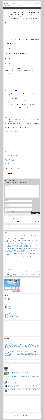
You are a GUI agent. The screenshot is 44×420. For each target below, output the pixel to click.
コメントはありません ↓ (18, 16)
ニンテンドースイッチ (9, 307)
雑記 (5, 318)
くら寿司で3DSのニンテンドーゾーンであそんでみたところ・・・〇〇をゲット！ (21, 367)
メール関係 (7, 312)
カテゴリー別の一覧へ (9, 159)
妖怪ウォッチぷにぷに (8, 314)
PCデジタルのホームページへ (10, 160)
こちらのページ (22, 70)
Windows (6, 299)
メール (7, 204)
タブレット (7, 310)
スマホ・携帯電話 (8, 308)
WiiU (7, 305)
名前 (6, 200)
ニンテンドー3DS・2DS (10, 306)
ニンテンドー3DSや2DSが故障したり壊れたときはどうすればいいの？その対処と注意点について (22, 266)
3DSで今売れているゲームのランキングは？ (13, 155)
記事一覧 (6, 317)
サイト (7, 209)
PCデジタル (9, 3)
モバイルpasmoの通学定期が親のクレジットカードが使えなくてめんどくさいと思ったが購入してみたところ (22, 345)
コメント (7, 185)
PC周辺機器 (7, 298)
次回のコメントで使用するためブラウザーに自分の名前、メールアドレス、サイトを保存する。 (20, 211)
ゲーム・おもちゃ (8, 304)
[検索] (35, 3)
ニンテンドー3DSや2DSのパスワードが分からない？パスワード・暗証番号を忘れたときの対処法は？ (23, 248)
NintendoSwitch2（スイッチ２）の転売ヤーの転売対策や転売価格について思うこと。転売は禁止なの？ (21, 340)
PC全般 (6, 297)
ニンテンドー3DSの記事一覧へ (11, 153)
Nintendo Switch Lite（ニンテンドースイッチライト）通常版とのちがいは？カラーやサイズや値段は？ (21, 353)
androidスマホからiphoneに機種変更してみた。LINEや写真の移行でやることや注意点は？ (19, 344)
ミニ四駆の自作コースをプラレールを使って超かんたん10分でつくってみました (19, 238)
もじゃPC (10, 16)
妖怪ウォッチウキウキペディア (10, 315)
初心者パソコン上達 (8, 313)
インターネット (7, 301)
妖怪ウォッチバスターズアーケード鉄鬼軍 (11, 316)
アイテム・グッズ (8, 300)
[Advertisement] (22, 30)
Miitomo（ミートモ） (9, 309)
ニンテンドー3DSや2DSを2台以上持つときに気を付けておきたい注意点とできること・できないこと (22, 243)
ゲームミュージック (8, 303)
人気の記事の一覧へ (9, 158)
